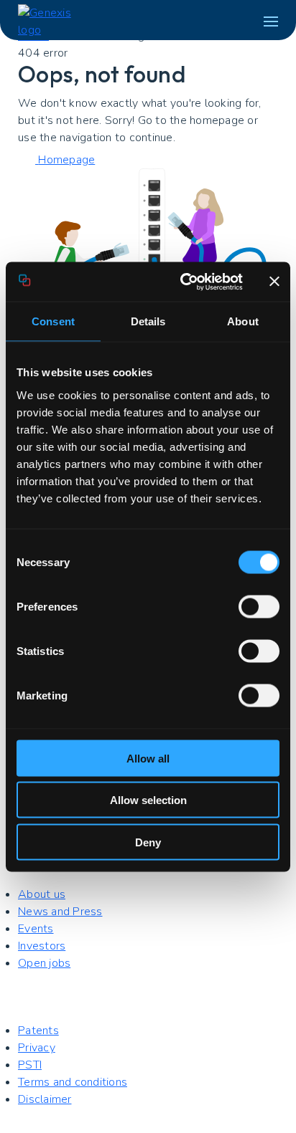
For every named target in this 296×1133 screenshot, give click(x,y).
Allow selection (148, 800)
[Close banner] (274, 282)
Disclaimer (45, 1099)
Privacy (36, 1048)
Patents (38, 1030)
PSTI (30, 1065)
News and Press (60, 911)
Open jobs (44, 963)
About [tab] (243, 321)
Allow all (148, 758)
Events (36, 929)
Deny (148, 842)
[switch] (259, 606)
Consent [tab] (53, 321)
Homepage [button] (66, 160)
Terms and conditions (72, 1082)
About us (41, 894)
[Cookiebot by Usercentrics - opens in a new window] (183, 281)
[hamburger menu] (271, 21)
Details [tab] (148, 321)
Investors (41, 946)
